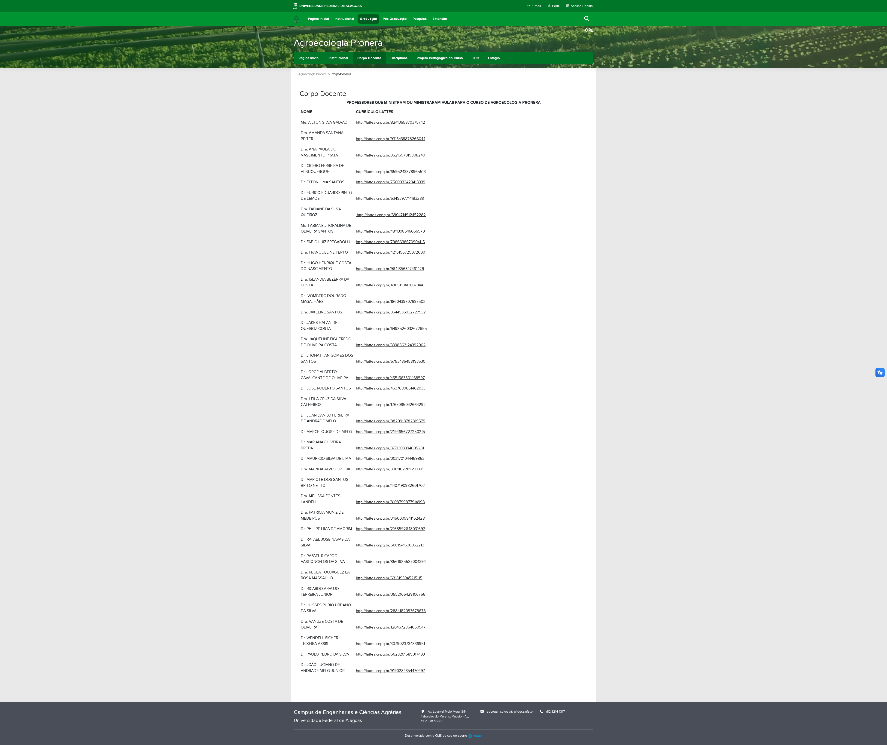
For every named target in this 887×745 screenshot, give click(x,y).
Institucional (344, 19)
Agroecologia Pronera (338, 42)
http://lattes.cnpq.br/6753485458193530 (390, 361)
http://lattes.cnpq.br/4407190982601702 (390, 485)
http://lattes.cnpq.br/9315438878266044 (390, 139)
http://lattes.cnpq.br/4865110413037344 (389, 285)
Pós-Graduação (395, 19)
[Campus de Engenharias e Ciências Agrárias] (296, 19)
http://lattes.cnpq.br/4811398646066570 (390, 231)
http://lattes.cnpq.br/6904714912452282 (391, 215)
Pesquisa (420, 19)
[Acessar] (585, 31)
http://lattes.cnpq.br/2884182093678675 (391, 611)
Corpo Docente (369, 58)
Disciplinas (398, 58)
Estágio (494, 58)
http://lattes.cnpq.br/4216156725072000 (390, 252)
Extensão (439, 19)
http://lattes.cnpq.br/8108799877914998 (390, 502)
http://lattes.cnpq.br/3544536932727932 (391, 312)
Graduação (368, 19)
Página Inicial (318, 19)
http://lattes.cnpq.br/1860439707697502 (390, 301)
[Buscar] (587, 19)
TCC (475, 58)
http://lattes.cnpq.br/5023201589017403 (390, 654)
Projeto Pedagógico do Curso (440, 58)
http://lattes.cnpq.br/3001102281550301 (389, 469)
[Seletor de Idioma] (590, 31)
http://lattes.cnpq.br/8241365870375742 (390, 122)
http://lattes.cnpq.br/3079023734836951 (390, 643)
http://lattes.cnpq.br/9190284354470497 (390, 670)
